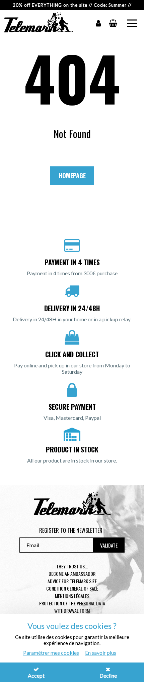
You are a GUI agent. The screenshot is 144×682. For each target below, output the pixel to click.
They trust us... (72, 566)
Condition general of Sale (72, 588)
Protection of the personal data (72, 603)
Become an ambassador (72, 573)
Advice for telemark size (72, 581)
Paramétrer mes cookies (51, 652)
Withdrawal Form (72, 610)
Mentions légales (72, 595)
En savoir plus (100, 652)
